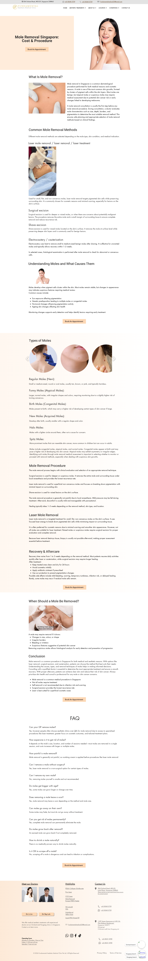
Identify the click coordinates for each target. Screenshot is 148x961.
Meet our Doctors (30, 883)
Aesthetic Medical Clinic (27, 8)
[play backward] (27, 358)
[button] (77, 8)
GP (75, 731)
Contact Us (100, 883)
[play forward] (113, 358)
